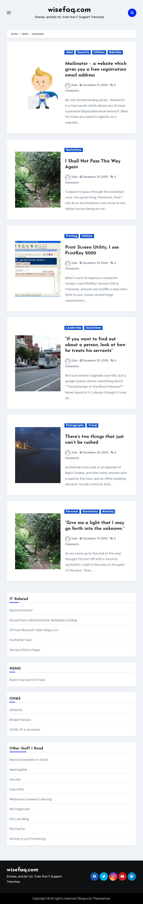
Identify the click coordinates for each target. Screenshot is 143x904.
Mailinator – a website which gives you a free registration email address (96, 70)
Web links (115, 52)
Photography (75, 425)
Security (83, 52)
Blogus (83, 898)
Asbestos (16, 710)
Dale (74, 85)
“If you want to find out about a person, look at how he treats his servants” (95, 345)
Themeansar (101, 898)
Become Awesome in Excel (28, 760)
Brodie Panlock (20, 720)
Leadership (73, 327)
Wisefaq (107, 511)
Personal (72, 511)
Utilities (99, 52)
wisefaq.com (69, 10)
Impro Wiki (16, 789)
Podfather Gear (20, 640)
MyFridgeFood (19, 809)
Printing (71, 236)
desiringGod (18, 769)
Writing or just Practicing (27, 839)
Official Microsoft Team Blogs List (33, 630)
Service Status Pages (24, 650)
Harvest (15, 779)
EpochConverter (21, 610)
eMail (69, 52)
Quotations (73, 149)
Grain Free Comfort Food (27, 680)
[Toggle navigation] (9, 12)
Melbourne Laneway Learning (30, 799)
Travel (92, 425)
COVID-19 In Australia (24, 729)
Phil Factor (17, 829)
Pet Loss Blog (19, 819)
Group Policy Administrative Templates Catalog (43, 620)
